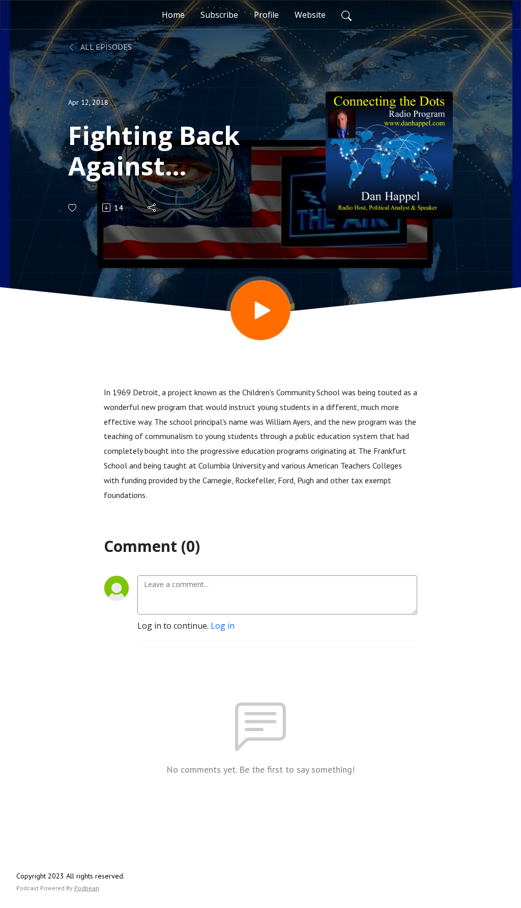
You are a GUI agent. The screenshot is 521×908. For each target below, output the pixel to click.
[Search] (346, 15)
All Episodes (105, 47)
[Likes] (73, 207)
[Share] (152, 207)
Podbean (86, 888)
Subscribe (219, 14)
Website (310, 14)
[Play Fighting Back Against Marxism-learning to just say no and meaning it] (260, 310)
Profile (266, 14)
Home (173, 14)
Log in (223, 625)
